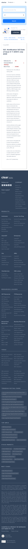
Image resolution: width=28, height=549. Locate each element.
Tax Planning (4, 221)
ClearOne (16, 258)
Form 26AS (16, 299)
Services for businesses (20, 264)
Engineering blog (19, 195)
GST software (4, 242)
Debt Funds (4, 338)
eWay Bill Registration (19, 246)
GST (2, 238)
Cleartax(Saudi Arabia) (21, 208)
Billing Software (18, 260)
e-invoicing (4, 246)
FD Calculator (4, 375)
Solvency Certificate (19, 336)
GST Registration (5, 297)
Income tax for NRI (18, 225)
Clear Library (18, 197)
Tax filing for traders (6, 277)
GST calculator (5, 365)
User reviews (18, 193)
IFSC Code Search (18, 358)
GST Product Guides (20, 204)
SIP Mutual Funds (5, 334)
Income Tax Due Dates (19, 315)
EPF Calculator (17, 379)
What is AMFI (4, 342)
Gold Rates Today (6, 377)
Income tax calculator (6, 354)
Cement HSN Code (19, 276)
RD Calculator (4, 373)
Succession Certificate (19, 334)
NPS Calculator (18, 366)
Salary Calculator (18, 377)
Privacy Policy (5, 531)
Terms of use (14, 531)
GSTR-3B (3, 317)
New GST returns (5, 244)
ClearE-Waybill (17, 240)
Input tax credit (5, 249)
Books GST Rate (18, 284)
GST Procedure (5, 301)
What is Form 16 (18, 301)
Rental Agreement (18, 342)
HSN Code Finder (18, 273)
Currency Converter (6, 379)
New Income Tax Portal (19, 307)
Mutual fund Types (5, 330)
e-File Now (16, 32)
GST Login (4, 240)
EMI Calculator (5, 356)
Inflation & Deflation (19, 330)
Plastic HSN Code (18, 280)
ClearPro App (4, 264)
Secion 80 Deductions (19, 223)
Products (10, 2)
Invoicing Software (18, 262)
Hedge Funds (4, 336)
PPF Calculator (17, 354)
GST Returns (4, 299)
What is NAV (4, 344)
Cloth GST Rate (18, 282)
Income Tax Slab (18, 297)
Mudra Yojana (17, 328)
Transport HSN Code (19, 278)
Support (3, 192)
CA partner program (6, 256)
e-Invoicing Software (19, 242)
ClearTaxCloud (5, 262)
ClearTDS (16, 244)
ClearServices (4, 225)
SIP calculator (4, 362)
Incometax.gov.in (18, 309)
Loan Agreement (18, 332)
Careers (17, 189)
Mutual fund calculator (7, 358)
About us (17, 185)
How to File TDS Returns (20, 305)
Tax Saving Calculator (19, 373)
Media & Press (18, 191)
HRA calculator (5, 371)
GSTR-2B (3, 315)
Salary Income (17, 303)
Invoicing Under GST (6, 313)
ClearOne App (17, 266)
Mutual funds (4, 231)
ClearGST (16, 238)
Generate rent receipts (20, 360)
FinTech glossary (19, 199)
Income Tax (17, 221)
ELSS (2, 332)
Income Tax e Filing (6, 219)
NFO (2, 340)
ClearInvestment (5, 223)
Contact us (18, 187)
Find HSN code (17, 371)
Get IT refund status (19, 375)
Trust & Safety (18, 206)
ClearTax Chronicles (20, 202)
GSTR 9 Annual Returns (7, 307)
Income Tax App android (20, 219)
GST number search (19, 356)
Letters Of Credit (18, 344)
